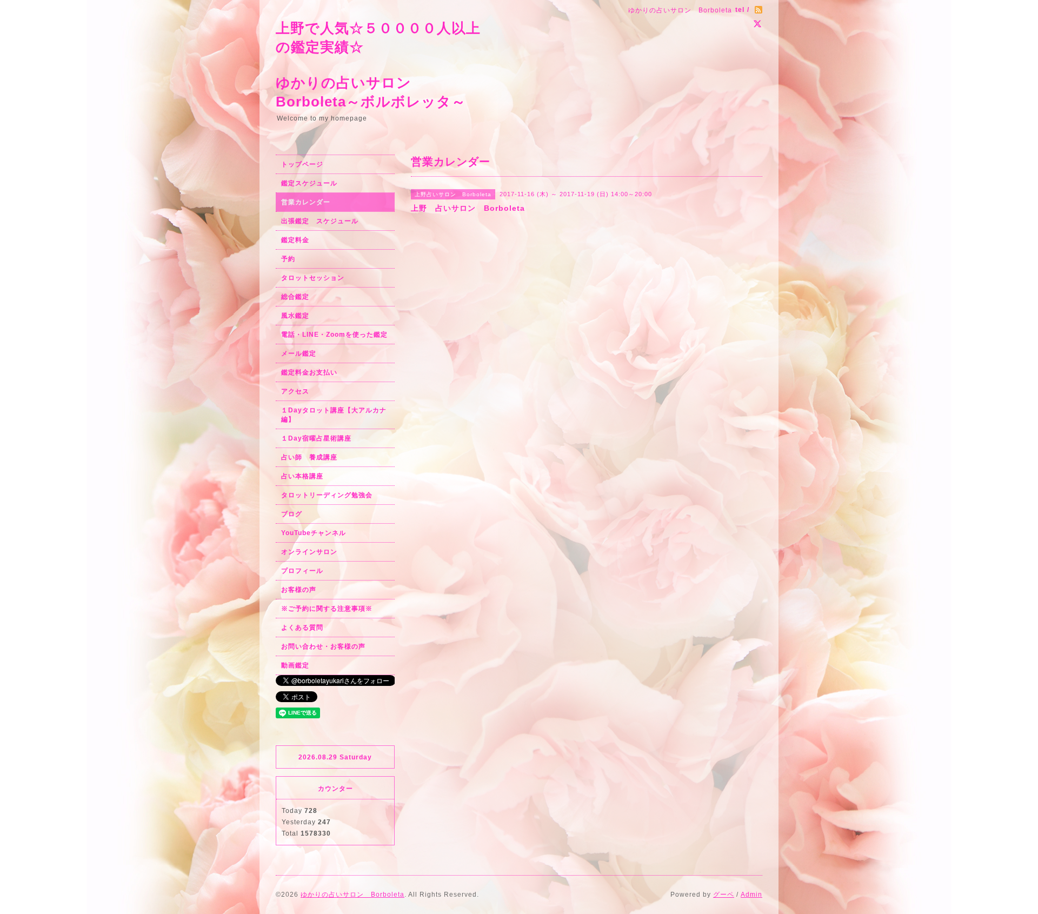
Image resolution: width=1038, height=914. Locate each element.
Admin (751, 894)
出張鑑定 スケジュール (319, 221)
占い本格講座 (302, 476)
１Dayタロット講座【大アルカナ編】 (334, 414)
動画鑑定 (295, 665)
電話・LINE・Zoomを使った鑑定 (334, 334)
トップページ (302, 164)
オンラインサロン (309, 552)
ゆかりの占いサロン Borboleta (352, 894)
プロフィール (302, 571)
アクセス (295, 391)
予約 (288, 259)
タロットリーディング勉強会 (326, 495)
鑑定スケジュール (309, 183)
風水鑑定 (295, 315)
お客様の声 (298, 589)
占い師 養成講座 (309, 457)
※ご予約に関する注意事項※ (326, 608)
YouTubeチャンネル (313, 533)
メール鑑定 (298, 353)
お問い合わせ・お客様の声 (323, 646)
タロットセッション (312, 278)
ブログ (291, 514)
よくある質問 (302, 627)
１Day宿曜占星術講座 (316, 438)
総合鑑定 (295, 297)
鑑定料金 (295, 240)
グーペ (723, 894)
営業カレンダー (305, 202)
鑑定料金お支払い (309, 372)
